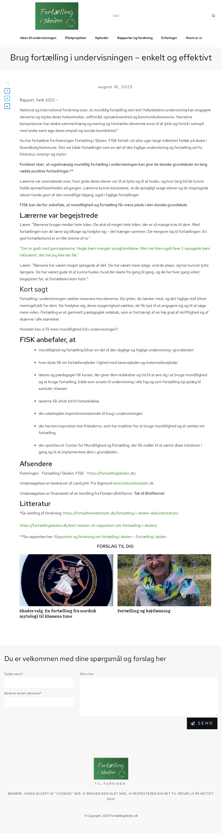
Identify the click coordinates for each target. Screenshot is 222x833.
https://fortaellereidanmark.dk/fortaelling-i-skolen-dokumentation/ (121, 512)
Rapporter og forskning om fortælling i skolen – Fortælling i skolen (110, 536)
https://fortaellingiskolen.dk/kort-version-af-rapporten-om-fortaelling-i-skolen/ (88, 525)
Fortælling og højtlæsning (164, 588)
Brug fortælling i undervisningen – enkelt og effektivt (111, 57)
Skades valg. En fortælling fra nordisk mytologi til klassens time (66, 588)
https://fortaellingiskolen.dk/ (111, 473)
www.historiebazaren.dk (133, 483)
